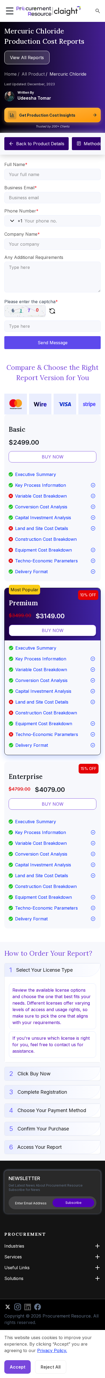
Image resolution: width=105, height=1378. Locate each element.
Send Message (53, 342)
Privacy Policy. (52, 1350)
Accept (17, 1367)
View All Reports (27, 57)
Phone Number (21, 211)
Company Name (22, 234)
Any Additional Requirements (33, 257)
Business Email (20, 187)
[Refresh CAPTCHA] (52, 311)
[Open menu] (9, 11)
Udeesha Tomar (34, 98)
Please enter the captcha (31, 301)
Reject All (51, 1367)
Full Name (15, 164)
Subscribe (73, 1203)
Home (10, 74)
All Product (33, 74)
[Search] (98, 11)
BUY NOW (53, 457)
